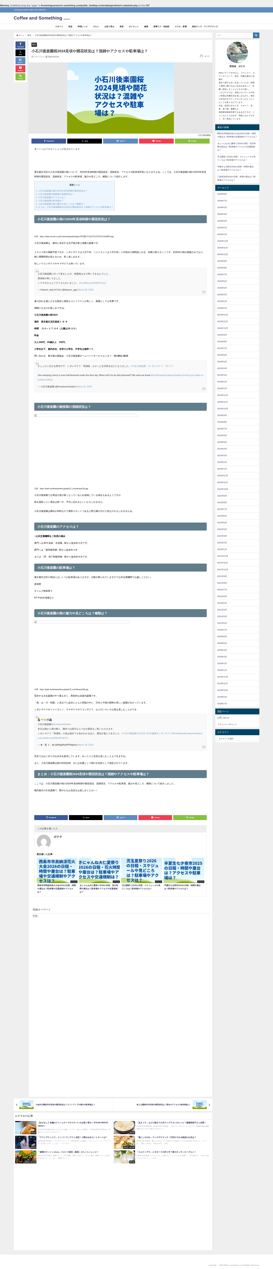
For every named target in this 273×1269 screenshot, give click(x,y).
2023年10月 (222, 409)
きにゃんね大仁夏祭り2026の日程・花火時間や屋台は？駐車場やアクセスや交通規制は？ (236, 146)
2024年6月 (222, 355)
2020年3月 (222, 657)
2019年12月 (222, 677)
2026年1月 (222, 234)
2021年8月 (222, 583)
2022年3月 (222, 536)
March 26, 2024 (86, 745)
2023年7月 (222, 429)
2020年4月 (222, 650)
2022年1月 (222, 549)
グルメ (96, 26)
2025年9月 (222, 261)
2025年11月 (222, 248)
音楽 (70, 26)
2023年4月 (222, 449)
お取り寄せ (109, 26)
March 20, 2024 (86, 290)
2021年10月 (222, 570)
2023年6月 (222, 435)
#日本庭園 (151, 733)
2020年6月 (222, 636)
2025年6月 (222, 281)
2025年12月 (222, 241)
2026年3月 (222, 221)
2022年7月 (222, 509)
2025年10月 (222, 254)
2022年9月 (222, 496)
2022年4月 (222, 529)
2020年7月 (222, 630)
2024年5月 (222, 362)
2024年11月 (222, 321)
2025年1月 (222, 308)
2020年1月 (222, 670)
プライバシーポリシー (227, 724)
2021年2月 (222, 623)
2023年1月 (222, 469)
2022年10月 (222, 489)
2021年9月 (222, 576)
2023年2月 (222, 462)
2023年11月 (222, 402)
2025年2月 (222, 301)
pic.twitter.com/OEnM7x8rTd (53, 738)
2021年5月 (222, 603)
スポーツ (59, 26)
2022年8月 (222, 502)
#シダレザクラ (155, 366)
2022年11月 (222, 482)
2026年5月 (222, 207)
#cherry (186, 375)
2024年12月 (222, 315)
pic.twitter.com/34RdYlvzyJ (92, 283)
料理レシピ (83, 26)
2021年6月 (222, 596)
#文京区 (141, 733)
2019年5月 (222, 697)
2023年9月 (222, 415)
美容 (122, 26)
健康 (146, 26)
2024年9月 (222, 335)
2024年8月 (222, 342)
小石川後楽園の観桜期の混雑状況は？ (55, 194)
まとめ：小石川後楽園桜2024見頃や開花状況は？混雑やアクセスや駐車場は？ (74, 207)
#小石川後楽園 (138, 366)
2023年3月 (222, 455)
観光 (34, 44)
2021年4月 (222, 610)
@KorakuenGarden (61, 724)
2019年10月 (222, 690)
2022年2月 (222, 543)
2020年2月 (222, 663)
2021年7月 (222, 590)
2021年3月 (222, 616)
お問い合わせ (223, 718)
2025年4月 (222, 295)
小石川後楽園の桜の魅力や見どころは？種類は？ (60, 204)
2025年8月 (222, 268)
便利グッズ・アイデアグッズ (205, 26)
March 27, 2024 (84, 386)
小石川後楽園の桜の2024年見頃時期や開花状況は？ (61, 191)
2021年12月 (222, 556)
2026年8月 (222, 194)
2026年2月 (222, 228)
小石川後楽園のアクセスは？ (51, 197)
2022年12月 (222, 476)
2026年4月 (222, 214)
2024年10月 (222, 328)
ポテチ (207, 56)
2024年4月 (222, 368)
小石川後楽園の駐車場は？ (50, 201)
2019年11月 (222, 683)
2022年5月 (222, 523)
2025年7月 (222, 274)
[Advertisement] (120, 161)
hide (77, 185)
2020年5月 (222, 643)
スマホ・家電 (181, 26)
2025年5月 (222, 288)
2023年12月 (222, 395)
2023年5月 (222, 442)
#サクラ (169, 366)
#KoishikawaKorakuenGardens (166, 375)
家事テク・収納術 (161, 26)
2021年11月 (222, 563)
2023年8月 (222, 422)
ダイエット (134, 26)
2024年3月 (222, 375)
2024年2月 (222, 382)
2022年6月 (222, 516)
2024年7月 (222, 348)
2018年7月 (222, 704)
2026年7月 (222, 201)
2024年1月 (222, 388)
